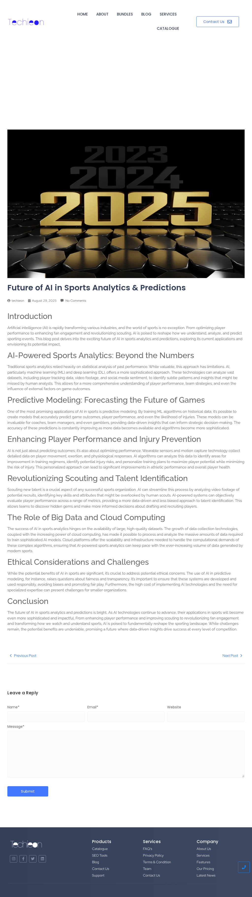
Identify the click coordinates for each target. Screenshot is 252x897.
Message (15, 726)
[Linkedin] (42, 859)
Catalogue (168, 28)
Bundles (125, 14)
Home (82, 14)
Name (13, 707)
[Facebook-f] (23, 859)
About (102, 14)
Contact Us (100, 868)
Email (92, 707)
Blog (146, 14)
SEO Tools (99, 855)
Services (168, 14)
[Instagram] (13, 859)
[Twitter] (32, 859)
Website (174, 707)
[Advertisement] (126, 80)
